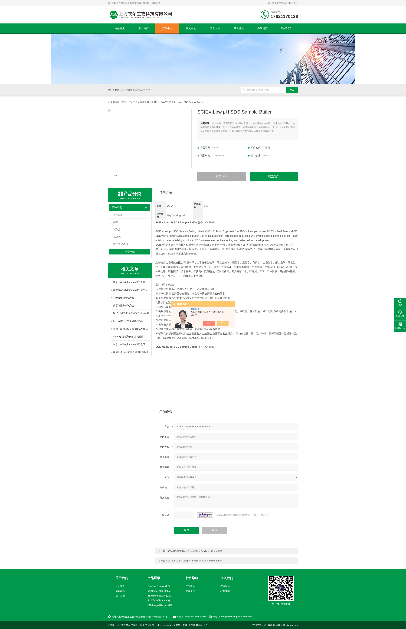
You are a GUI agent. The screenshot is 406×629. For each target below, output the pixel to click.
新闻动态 (120, 591)
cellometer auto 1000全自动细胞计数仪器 (160, 591)
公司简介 (120, 586)
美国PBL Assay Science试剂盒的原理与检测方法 (131, 328)
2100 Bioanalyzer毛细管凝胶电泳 (160, 595)
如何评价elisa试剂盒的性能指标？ (131, 352)
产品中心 (167, 28)
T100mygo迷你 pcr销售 (159, 605)
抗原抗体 (118, 236)
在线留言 (282, 3)
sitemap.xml (292, 625)
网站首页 (120, 28)
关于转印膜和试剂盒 (123, 297)
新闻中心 (191, 28)
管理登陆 (280, 625)
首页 (123, 102)
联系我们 (293, 3)
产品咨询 (221, 176)
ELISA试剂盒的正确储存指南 (128, 321)
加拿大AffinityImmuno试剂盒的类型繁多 (131, 290)
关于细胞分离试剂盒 (123, 305)
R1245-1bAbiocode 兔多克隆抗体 (160, 600)
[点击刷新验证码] (205, 515)
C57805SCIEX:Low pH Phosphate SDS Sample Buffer (194, 560)
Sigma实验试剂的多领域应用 (128, 336)
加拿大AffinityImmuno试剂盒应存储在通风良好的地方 (131, 344)
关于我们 (143, 28)
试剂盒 (154, 102)
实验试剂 (144, 102)
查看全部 (130, 251)
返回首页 (272, 3)
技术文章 (215, 28)
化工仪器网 (269, 625)
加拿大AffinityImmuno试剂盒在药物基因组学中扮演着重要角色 (131, 282)
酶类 (115, 222)
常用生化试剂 (120, 244)
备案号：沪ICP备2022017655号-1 (190, 625)
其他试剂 (118, 214)
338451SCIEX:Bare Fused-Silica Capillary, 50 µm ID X (194, 551)
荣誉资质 (239, 28)
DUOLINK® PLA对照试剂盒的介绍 (131, 313)
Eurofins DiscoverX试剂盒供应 (160, 586)
